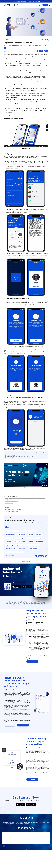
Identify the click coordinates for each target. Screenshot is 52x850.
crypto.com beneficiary (20, 545)
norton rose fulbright (20, 538)
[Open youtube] (33, 828)
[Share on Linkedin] (42, 51)
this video (37, 157)
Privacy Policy (47, 846)
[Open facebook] (19, 828)
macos (22, 552)
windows (31, 541)
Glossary (46, 39)
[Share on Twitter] (37, 51)
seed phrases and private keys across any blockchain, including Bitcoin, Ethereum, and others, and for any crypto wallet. (37, 761)
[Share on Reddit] (45, 51)
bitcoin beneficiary (39, 541)
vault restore (8, 541)
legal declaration (9, 538)
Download (46, 5)
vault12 (16, 541)
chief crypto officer (32, 531)
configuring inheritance (10, 534)
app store (8, 531)
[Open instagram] (24, 828)
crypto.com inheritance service (33, 545)
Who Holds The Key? (9, 503)
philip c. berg (38, 538)
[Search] (49, 5)
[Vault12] (11, 5)
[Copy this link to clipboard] (47, 51)
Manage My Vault (38, 5)
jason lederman (39, 534)
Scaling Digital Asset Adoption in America (12, 511)
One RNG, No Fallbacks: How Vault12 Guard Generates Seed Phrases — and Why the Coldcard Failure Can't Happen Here (25, 499)
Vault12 (7, 48)
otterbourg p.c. (29, 538)
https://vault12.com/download (27, 449)
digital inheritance (22, 534)
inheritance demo (41, 655)
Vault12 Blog (6, 39)
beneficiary (23, 531)
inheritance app (22, 548)
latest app (25, 156)
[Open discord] (30, 828)
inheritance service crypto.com (11, 552)
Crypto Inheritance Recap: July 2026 (11, 501)
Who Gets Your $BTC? (9, 507)
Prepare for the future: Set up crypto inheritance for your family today (26, 1)
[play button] (14, 637)
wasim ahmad (23, 541)
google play (31, 534)
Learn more (32, 775)
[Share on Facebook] (40, 51)
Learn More (32, 661)
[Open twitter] (22, 828)
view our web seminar (30, 452)
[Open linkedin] (27, 828)
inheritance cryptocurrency (33, 548)
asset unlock (14, 351)
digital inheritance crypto (10, 548)
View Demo (33, 658)
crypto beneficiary (9, 545)
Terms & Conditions (40, 846)
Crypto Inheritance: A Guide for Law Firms (13, 509)
